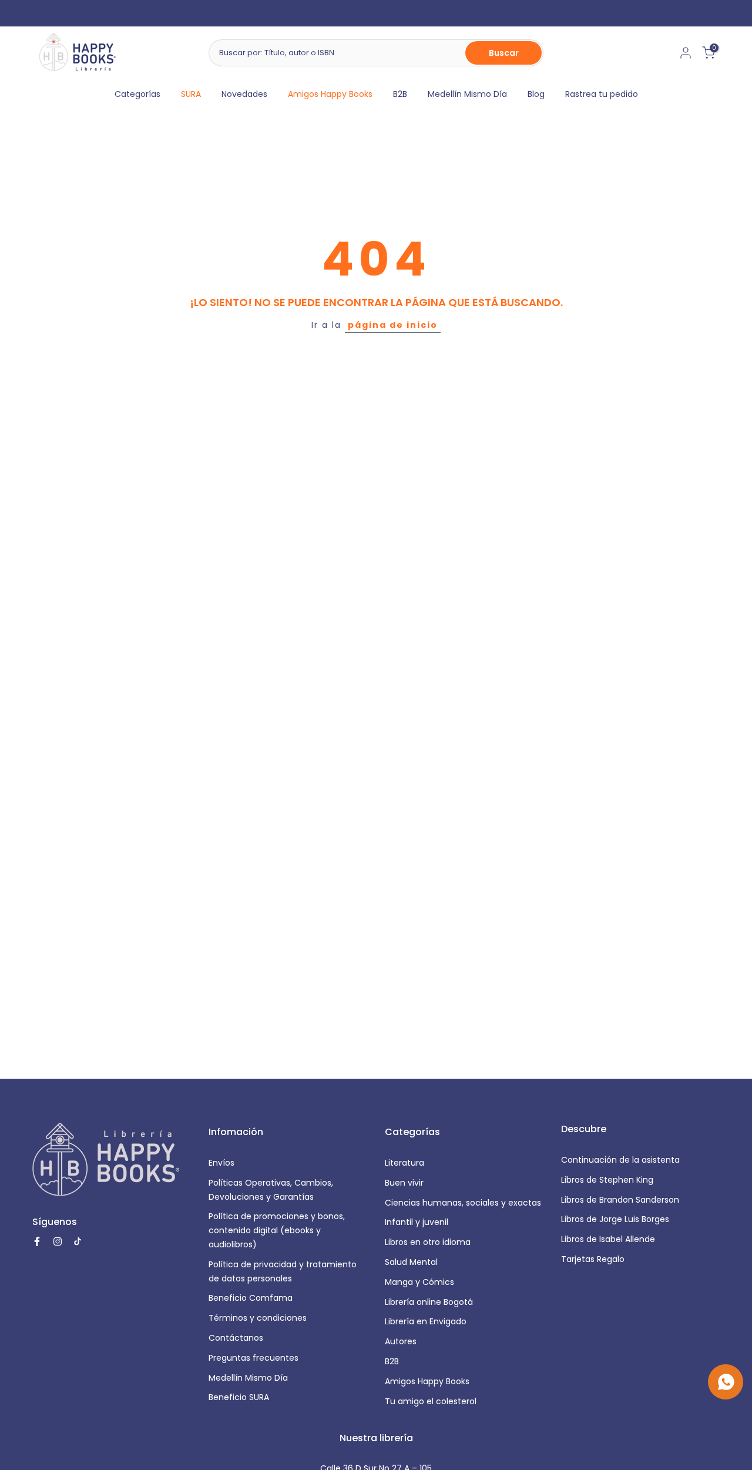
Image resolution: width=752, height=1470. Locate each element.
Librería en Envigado (425, 1321)
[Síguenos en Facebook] (37, 1241)
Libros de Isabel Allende (608, 1239)
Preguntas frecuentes (253, 1358)
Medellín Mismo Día (467, 94)
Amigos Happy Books (330, 94)
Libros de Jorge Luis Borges (615, 1219)
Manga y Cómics (419, 1282)
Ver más (476, 13)
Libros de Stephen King (607, 1180)
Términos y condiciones (258, 1318)
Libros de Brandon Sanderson (620, 1200)
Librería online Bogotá (429, 1302)
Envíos (221, 1163)
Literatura (404, 1163)
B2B (400, 94)
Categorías (137, 94)
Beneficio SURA (239, 1397)
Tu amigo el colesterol (430, 1401)
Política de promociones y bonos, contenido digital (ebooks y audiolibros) (277, 1230)
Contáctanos (236, 1338)
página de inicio (393, 325)
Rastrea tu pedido (601, 94)
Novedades (244, 94)
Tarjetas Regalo (593, 1259)
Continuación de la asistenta (620, 1160)
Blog (536, 94)
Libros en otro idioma (428, 1242)
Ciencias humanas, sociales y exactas (463, 1203)
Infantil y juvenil (416, 1222)
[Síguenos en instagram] (57, 1241)
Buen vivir (404, 1183)
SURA (191, 94)
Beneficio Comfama (251, 1298)
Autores (401, 1341)
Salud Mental (411, 1262)
